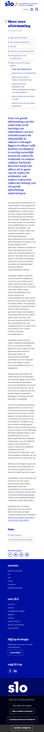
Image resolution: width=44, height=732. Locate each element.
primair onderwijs (15, 571)
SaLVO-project (16, 535)
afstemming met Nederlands (24, 73)
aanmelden (16, 653)
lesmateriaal (29, 495)
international (13, 628)
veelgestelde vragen (16, 611)
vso (9, 578)
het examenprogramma (20, 42)
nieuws (11, 618)
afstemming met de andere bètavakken (23, 104)
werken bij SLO (14, 621)
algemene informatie (18, 38)
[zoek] (36, 9)
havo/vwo (12, 584)
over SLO (11, 604)
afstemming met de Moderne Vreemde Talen (22, 78)
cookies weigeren (22, 728)
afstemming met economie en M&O (23, 97)
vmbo (10, 581)
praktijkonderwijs (15, 588)
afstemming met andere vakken (20, 64)
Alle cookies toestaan (22, 711)
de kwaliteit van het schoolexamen (18, 57)
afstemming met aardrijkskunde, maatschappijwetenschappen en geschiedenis (24, 88)
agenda (11, 615)
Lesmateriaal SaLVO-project (22, 540)
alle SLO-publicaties (16, 625)
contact (11, 608)
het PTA (13, 47)
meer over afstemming (21, 69)
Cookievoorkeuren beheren (22, 719)
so (9, 574)
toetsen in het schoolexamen (22, 51)
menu (26, 9)
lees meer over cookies (22, 705)
